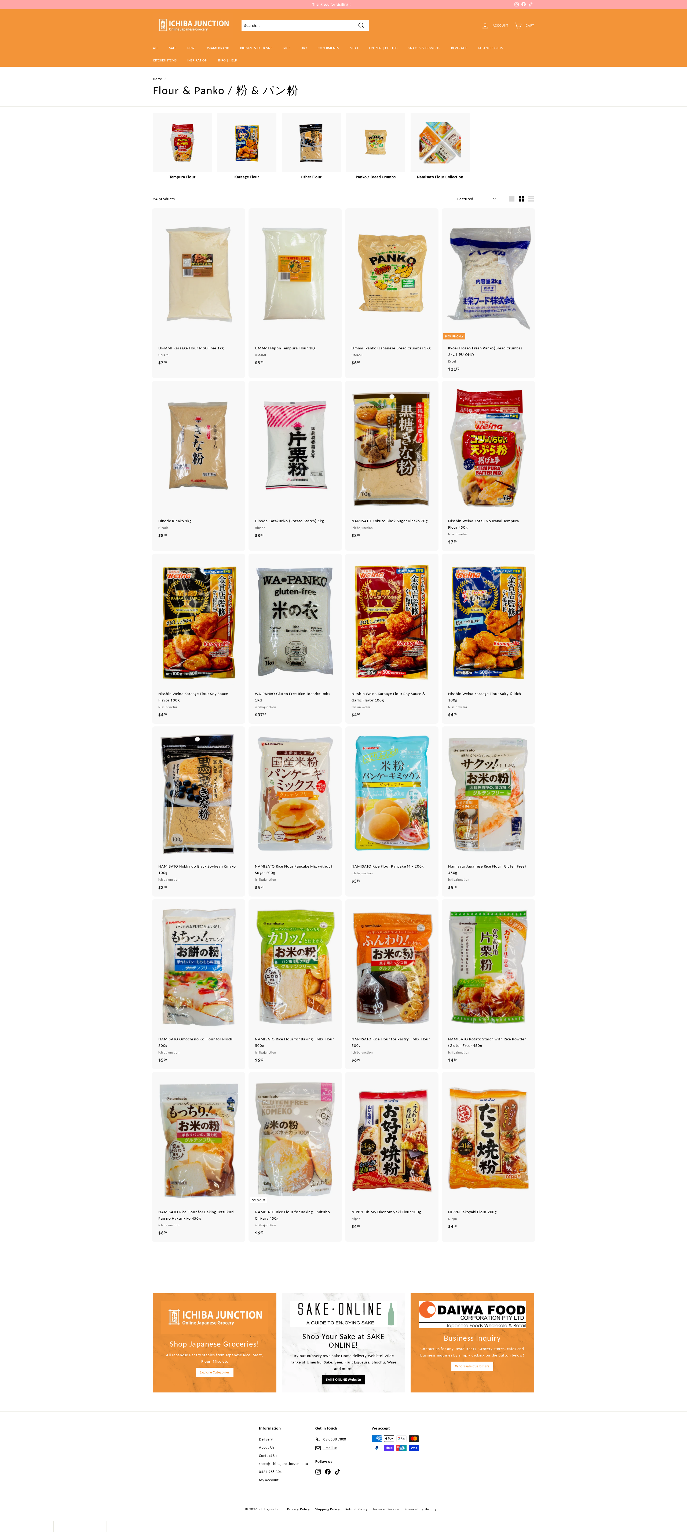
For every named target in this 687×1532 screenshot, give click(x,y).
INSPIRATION (197, 60)
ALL (155, 48)
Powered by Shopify (420, 1509)
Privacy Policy (298, 1509)
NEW (191, 48)
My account (269, 1480)
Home (157, 79)
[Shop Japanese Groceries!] (214, 1317)
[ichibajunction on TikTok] (337, 1472)
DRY (304, 48)
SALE (173, 48)
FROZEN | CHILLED (383, 48)
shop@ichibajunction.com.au (283, 1463)
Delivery (266, 1439)
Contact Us (268, 1455)
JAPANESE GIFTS (490, 48)
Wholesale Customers (472, 1366)
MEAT (354, 48)
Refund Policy (356, 1509)
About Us (266, 1447)
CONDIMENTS (328, 48)
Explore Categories (215, 1372)
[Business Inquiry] (472, 1314)
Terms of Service (386, 1509)
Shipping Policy (327, 1509)
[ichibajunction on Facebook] (328, 1472)
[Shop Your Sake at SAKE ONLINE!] (343, 1313)
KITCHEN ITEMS (165, 60)
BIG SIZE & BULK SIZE (256, 48)
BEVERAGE (459, 48)
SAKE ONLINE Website (343, 1379)
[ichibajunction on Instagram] (318, 1472)
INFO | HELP (227, 60)
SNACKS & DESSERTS (424, 48)
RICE (286, 48)
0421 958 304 (270, 1471)
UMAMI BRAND (217, 48)
